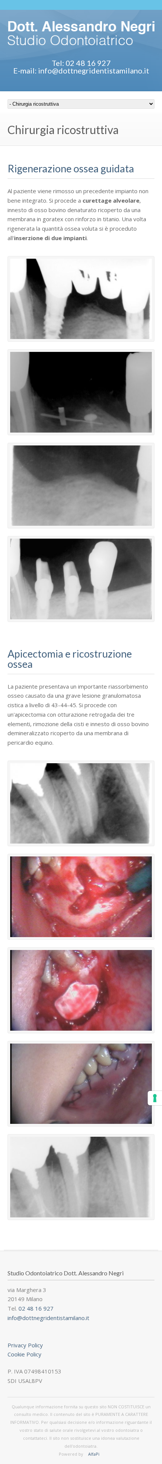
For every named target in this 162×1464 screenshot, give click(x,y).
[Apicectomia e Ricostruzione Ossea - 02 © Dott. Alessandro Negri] (81, 896)
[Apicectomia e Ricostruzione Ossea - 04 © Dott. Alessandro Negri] (81, 1084)
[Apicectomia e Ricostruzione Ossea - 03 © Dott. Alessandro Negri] (81, 990)
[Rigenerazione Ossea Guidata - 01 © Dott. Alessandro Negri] (81, 299)
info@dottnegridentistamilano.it (48, 1318)
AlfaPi (93, 1454)
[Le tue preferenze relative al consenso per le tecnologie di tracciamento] (155, 1098)
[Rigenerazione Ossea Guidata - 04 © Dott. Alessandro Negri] (81, 579)
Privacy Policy (25, 1345)
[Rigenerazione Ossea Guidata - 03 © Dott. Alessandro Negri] (81, 485)
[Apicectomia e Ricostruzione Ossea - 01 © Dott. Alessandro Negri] (81, 803)
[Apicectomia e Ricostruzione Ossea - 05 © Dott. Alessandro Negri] (81, 1177)
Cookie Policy (24, 1354)
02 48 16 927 (35, 1308)
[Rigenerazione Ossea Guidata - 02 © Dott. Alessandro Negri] (81, 392)
